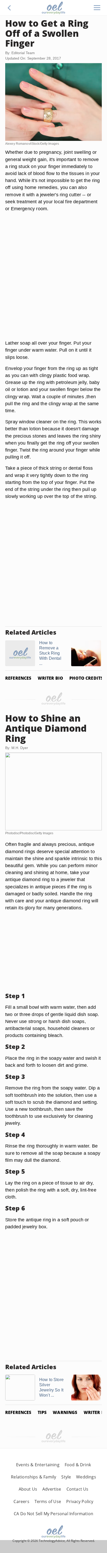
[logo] (53, 7)
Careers (21, 1501)
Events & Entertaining (37, 1465)
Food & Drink (78, 1465)
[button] (9, 8)
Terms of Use (48, 1501)
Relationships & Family (33, 1477)
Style (66, 1477)
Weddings (86, 1477)
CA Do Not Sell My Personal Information (53, 1513)
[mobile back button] (9, 8)
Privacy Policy (79, 1501)
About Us (28, 1489)
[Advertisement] (53, 282)
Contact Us (77, 1489)
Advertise (51, 1489)
